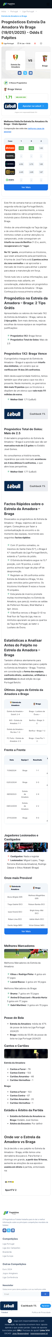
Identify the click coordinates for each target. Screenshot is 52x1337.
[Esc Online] (10, 172)
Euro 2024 (7, 1269)
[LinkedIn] (30, 73)
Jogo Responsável (20, 1333)
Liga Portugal (28, 11)
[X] (25, 73)
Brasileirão (7, 1252)
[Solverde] (10, 164)
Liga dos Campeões (11, 1248)
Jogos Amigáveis (10, 1273)
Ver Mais (26, 187)
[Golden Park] (10, 156)
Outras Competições (14, 1264)
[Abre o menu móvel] (48, 4)
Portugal (14, 11)
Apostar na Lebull (32, 106)
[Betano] (10, 148)
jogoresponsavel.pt (39, 1333)
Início (3, 11)
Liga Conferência (10, 1277)
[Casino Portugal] (10, 180)
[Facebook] (20, 73)
